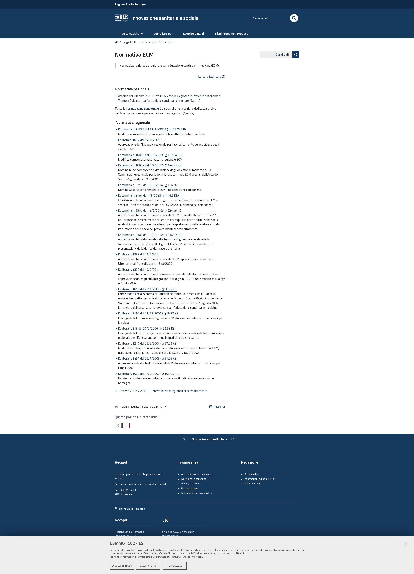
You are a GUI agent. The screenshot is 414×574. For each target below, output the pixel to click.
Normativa (151, 42)
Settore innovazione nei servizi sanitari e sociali (140, 484)
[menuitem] (132, 33)
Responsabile (251, 474)
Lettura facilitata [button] (210, 76)
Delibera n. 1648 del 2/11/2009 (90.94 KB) (147, 289)
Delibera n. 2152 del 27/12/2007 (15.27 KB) (148, 313)
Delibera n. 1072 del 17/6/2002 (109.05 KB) (148, 373)
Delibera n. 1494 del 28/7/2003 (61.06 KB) (147, 358)
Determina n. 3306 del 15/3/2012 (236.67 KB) (150, 234)
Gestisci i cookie (190, 488)
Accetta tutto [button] (148, 565)
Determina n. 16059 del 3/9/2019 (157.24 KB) (150, 154)
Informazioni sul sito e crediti (260, 479)
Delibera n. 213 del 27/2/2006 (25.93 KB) (147, 328)
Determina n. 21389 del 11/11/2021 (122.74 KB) (152, 129)
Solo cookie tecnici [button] (122, 565)
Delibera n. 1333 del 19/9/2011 (139, 254)
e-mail (257, 483)
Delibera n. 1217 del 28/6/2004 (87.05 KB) (147, 343)
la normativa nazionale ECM (141, 108)
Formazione (168, 42)
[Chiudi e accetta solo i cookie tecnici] (406, 544)
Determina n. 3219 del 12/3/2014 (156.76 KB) (150, 185)
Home (117, 42)
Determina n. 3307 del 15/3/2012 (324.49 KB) (150, 210)
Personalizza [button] (175, 565)
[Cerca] (294, 18)
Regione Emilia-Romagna (130, 4)
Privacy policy (197, 556)
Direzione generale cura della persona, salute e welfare (140, 476)
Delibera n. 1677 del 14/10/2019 (140, 139)
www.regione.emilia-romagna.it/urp (178, 534)
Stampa (219, 407)
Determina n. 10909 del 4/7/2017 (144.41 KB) (150, 165)
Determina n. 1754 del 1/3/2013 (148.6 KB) (148, 195)
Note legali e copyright (193, 479)
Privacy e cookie (190, 483)
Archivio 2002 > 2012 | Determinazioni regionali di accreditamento (162, 390)
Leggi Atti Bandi (132, 42)
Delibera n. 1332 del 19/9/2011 (139, 269)
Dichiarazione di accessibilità (196, 493)
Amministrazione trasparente (197, 474)
